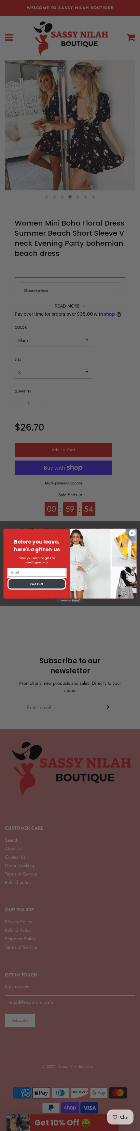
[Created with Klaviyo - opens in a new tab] (70, 601)
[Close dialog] (132, 533)
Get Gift (36, 584)
